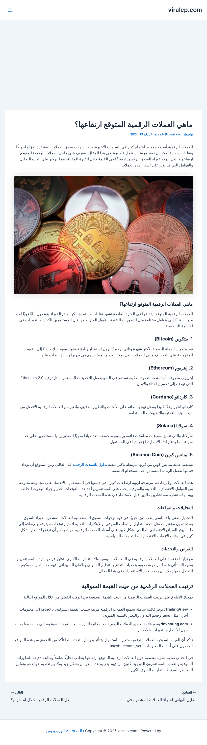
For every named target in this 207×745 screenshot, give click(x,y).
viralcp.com (185, 9)
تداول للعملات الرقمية (89, 464)
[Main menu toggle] (10, 10)
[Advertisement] (103, 58)
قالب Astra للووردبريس (65, 731)
